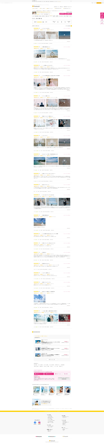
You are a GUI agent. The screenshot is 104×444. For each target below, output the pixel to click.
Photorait (52, 440)
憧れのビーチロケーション (45, 184)
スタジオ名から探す (50, 421)
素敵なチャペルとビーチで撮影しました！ (47, 116)
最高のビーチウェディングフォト (46, 282)
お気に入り (49, 431)
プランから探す (50, 418)
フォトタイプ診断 (50, 419)
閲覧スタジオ (49, 430)
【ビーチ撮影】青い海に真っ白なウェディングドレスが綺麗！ (50, 233)
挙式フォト (52, 366)
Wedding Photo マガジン (67, 8)
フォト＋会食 (56, 366)
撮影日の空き (102, 17)
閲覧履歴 (66, 6)
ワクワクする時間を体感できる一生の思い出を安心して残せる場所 (51, 75)
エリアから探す (50, 415)
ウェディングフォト (45, 135)
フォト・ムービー (40, 16)
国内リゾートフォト (50, 8)
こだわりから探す (50, 416)
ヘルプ (63, 430)
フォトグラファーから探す (51, 420)
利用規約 (64, 429)
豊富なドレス (61, 366)
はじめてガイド (70, 6)
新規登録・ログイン (57, 6)
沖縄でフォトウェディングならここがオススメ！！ (49, 173)
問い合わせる (36, 375)
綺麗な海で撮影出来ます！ (45, 215)
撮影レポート (57, 16)
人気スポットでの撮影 (46, 366)
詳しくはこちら (59, 1)
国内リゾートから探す (50, 422)
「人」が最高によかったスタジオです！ (47, 65)
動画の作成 (41, 366)
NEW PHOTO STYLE (58, 8)
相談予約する (102, 14)
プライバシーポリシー (65, 428)
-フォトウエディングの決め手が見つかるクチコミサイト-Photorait (36, 6)
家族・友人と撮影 (36, 366)
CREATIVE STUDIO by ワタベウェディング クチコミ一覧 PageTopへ (52, 411)
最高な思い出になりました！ (46, 263)
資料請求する (102, 23)
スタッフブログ (67, 16)
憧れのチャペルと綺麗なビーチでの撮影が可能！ (48, 291)
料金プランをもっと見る (52, 359)
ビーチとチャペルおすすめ (45, 28)
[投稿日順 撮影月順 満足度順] (70, 26)
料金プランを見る (102, 20)
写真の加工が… (44, 252)
